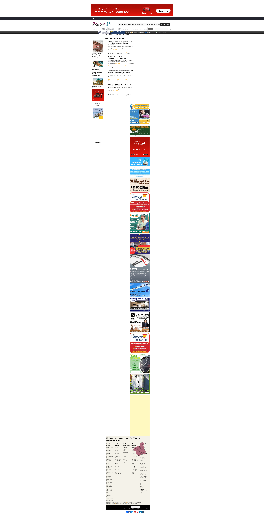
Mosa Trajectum (135, 467)
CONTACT (97, 18)
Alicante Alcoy (111, 94)
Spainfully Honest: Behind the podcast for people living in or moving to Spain (120, 57)
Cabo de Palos (109, 447)
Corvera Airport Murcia (136, 502)
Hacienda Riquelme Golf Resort (135, 460)
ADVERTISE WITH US (103, 18)
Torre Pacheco (109, 498)
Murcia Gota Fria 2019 (110, 503)
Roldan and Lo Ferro (109, 483)
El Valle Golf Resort (134, 457)
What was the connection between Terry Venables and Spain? (119, 85)
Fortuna (125, 458)
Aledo (116, 449)
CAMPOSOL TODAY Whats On (112, 502)
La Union (108, 465)
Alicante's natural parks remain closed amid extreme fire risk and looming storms (120, 71)
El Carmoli (108, 450)
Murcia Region (111, 67)
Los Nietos (108, 469)
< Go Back (107, 98)
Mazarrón (153, 24)
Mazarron (117, 466)
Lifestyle (125, 29)
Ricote (133, 473)
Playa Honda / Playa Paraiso (109, 478)
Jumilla (138, 24)
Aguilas (118, 67)
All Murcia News (128, 67)
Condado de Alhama (117, 457)
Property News (134, 29)
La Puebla (108, 460)
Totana (116, 475)
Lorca (142, 24)
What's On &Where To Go (111, 29)
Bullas (124, 449)
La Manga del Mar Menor (109, 458)
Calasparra (125, 450)
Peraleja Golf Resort (134, 471)
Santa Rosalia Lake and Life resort (109, 491)
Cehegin (125, 455)
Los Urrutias (109, 470)
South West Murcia (118, 444)
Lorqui (133, 463)
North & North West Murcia (126, 445)
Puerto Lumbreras (117, 471)
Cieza (124, 456)
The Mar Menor (108, 444)
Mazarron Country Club (143, 474)
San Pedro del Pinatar (109, 487)
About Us (139, 508)
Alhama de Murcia (132, 24)
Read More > (131, 49)
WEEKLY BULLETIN (111, 18)
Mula (124, 462)
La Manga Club (109, 456)
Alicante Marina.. (111, 53)
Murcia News (95, 29)
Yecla (124, 463)
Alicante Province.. (129, 80)
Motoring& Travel (119, 29)
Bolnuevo (117, 453)
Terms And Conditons (125, 508)
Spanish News (143, 29)
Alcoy (118, 80)
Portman (108, 480)
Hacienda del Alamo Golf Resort (117, 462)
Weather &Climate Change (103, 29)
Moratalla (125, 461)
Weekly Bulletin (134, 503)
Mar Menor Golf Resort (110, 472)
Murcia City (134, 469)
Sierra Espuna (118, 473)
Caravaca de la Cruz (126, 453)
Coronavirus (129, 502)
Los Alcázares (147, 24)
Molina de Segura (134, 465)
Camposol (117, 454)
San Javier (158, 24)
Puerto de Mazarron (117, 468)
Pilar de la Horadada (108, 475)
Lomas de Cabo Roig (143, 491)
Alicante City (119, 53)
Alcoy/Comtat (127, 53)
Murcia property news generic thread (123, 503)
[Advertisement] (140, 415)
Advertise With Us (145, 508)
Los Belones (109, 467)
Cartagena (108, 449)
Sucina (133, 475)
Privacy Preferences (135, 507)
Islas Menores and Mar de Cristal (109, 453)
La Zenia (142, 489)
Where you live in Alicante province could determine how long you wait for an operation (120, 43)
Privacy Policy (131, 508)
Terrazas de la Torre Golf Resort (109, 495)
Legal (136, 508)
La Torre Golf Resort (109, 462)
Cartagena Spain (123, 502)
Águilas (125, 24)
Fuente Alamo (118, 459)
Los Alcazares (109, 466)
